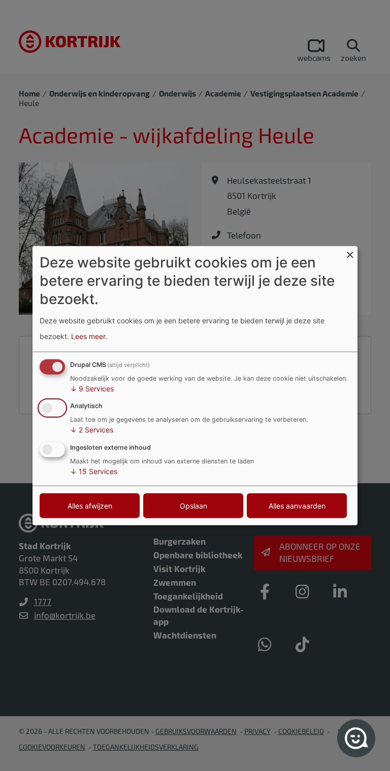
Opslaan (193, 505)
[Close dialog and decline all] (350, 252)
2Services (91, 429)
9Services (92, 388)
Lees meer (88, 336)
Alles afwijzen (90, 505)
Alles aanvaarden (297, 505)
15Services (93, 471)
